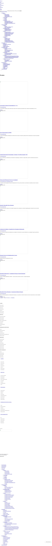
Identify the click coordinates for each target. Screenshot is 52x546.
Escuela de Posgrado (2, 345)
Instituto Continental (2, 399)
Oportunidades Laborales (9, 181)
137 (11, 297)
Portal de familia (1, 355)
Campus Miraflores (2, 369)
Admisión (4, 485)
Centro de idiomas (2, 394)
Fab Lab (1, 325)
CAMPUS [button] (2, 358)
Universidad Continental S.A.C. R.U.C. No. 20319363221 (4, 454)
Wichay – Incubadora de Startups (3, 320)
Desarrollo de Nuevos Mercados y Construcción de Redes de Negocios (11, 291)
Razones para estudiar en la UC (9, 487)
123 (7, 297)
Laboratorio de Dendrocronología (9, 529)
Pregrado (4, 493)
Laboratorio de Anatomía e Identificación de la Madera (12, 527)
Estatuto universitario (7, 479)
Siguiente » (13, 297)
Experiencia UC (4, 535)
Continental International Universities (9, 508)
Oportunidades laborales (2, 324)
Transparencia (1, 331)
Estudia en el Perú (5, 513)
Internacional (3, 509)
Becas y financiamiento (8, 488)
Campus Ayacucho (2, 306)
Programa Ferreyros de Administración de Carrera (8, 255)
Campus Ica (1, 310)
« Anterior (1, 297)
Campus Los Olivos (2, 311)
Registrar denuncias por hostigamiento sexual (4, 334)
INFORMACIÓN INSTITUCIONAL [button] (6, 402)
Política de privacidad (2, 335)
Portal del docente (2, 422)
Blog (1, 417)
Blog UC (1, 351)
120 (4, 297)
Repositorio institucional (8, 516)
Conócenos (3, 469)
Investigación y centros (5, 515)
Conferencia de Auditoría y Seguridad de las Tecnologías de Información (12, 229)
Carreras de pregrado (3, 390)
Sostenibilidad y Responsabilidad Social (10, 482)
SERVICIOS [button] (2, 372)
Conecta (1, 405)
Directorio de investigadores (8, 522)
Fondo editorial (7, 532)
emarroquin (2, 134)
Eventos (5, 134)
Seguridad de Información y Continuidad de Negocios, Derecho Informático (12, 273)
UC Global (4, 512)
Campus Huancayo (2, 365)
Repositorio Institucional (2, 330)
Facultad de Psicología (8, 499)
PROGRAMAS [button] (3, 387)
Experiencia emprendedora (6, 537)
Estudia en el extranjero (6, 514)
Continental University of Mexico (9, 507)
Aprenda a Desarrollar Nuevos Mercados (7, 205)
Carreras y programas (4, 484)
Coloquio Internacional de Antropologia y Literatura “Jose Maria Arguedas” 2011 (14, 154)
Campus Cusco (1, 307)
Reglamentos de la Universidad (9, 480)
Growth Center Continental (2, 316)
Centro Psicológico (5, 541)
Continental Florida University (3, 344)
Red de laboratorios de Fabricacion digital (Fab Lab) (11, 526)
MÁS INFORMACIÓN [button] (4, 414)
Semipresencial (1, 340)
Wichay (6, 534)
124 (9, 297)
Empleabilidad (5, 540)
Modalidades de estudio (6, 489)
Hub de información (2, 376)
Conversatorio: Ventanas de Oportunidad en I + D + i (9, 105)
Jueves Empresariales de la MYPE (5, 132)
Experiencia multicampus (6, 538)
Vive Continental (1, 321)
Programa (4, 501)
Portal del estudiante (2, 354)
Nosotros (4, 470)
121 (5, 297)
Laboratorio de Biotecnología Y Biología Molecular (11, 528)
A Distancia (1, 341)
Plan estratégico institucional (8, 481)
